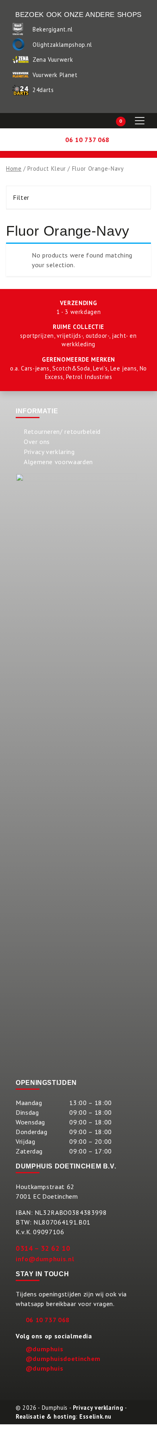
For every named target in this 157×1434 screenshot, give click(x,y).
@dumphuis (45, 1349)
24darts (43, 90)
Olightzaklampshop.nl (62, 44)
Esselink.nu (95, 1416)
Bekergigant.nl (53, 29)
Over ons (37, 442)
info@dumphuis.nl (45, 1259)
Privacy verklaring (49, 452)
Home (14, 168)
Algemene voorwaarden (58, 462)
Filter (21, 197)
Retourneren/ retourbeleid (62, 431)
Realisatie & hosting (46, 1416)
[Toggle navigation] (140, 120)
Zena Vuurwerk (53, 59)
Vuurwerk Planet (55, 75)
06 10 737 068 (48, 1320)
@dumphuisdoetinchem (63, 1358)
